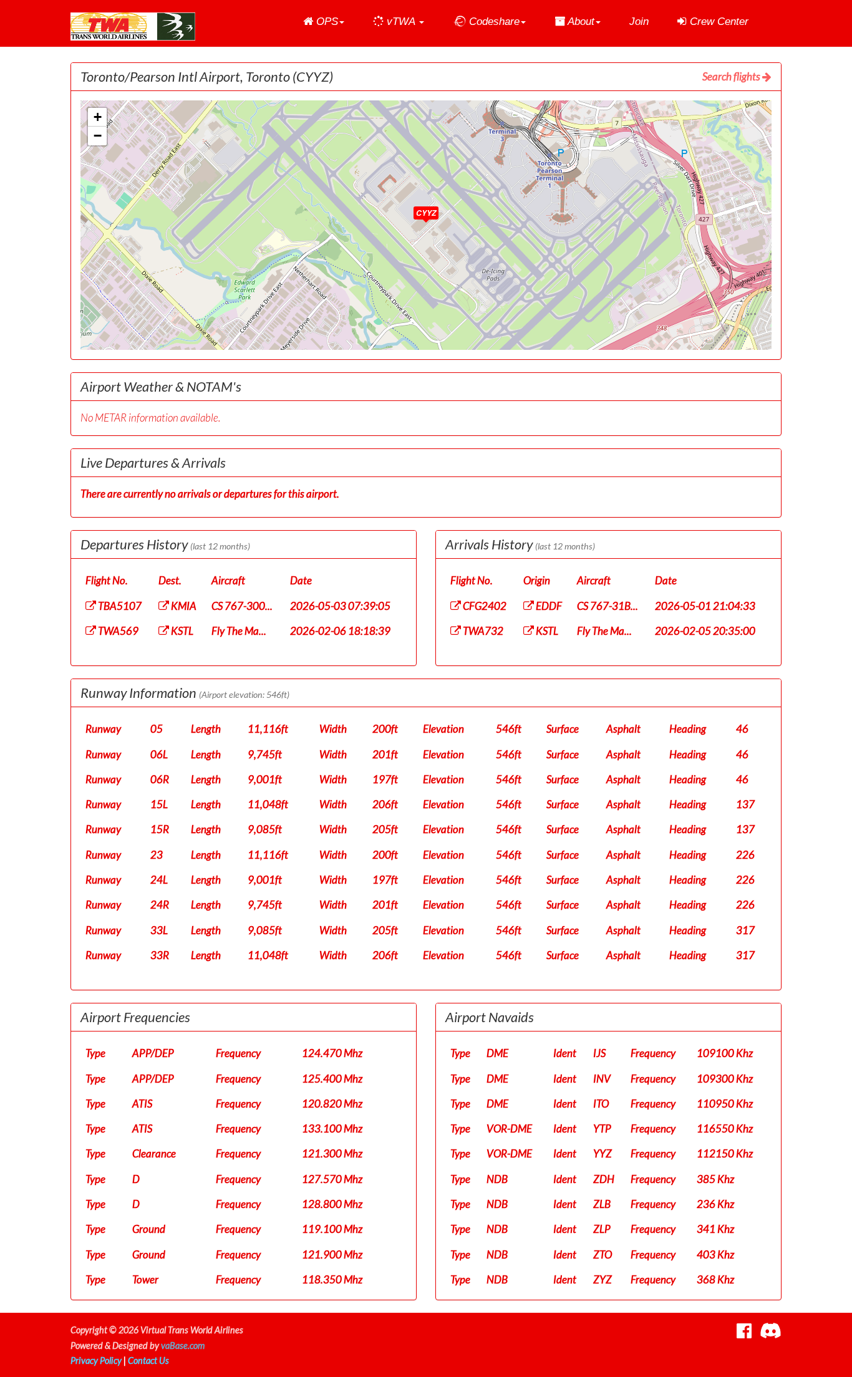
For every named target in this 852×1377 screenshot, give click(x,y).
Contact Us (148, 1360)
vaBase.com (183, 1345)
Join (639, 21)
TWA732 (482, 630)
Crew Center (717, 21)
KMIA (182, 605)
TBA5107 (119, 605)
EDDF (548, 605)
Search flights (732, 76)
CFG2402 (483, 605)
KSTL (181, 630)
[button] (323, 21)
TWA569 (117, 630)
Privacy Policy (96, 1360)
